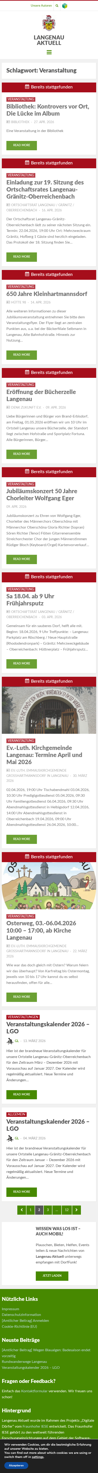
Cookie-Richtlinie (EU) (19, 1326)
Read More (21, 145)
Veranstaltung (21, 99)
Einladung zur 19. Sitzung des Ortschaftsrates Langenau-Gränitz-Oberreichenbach (45, 190)
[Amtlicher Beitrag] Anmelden (25, 1321)
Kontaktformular (34, 1391)
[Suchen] (57, 6)
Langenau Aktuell (49, 40)
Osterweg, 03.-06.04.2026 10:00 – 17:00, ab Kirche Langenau (41, 931)
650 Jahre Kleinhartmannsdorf (46, 294)
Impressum (10, 1309)
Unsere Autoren (41, 5)
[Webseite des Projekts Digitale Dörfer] (64, 6)
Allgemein (16, 1114)
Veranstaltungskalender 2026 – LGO (31, 1367)
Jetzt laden (52, 1275)
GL (17, 1041)
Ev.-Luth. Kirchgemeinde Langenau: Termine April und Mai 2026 (44, 755)
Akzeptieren (16, 1465)
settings (38, 1457)
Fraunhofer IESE (35, 1426)
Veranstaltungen (23, 1017)
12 (68, 1210)
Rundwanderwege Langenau (24, 1362)
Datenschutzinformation (21, 1315)
